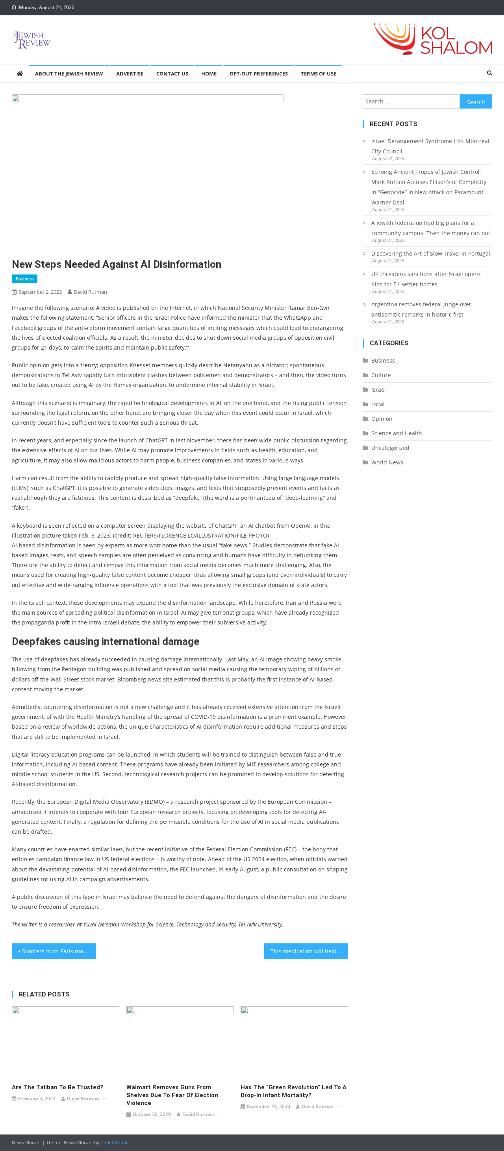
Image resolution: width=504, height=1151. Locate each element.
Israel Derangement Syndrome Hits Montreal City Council (430, 146)
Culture (381, 375)
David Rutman (90, 291)
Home (209, 73)
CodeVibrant (114, 1142)
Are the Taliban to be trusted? (57, 1087)
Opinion (382, 418)
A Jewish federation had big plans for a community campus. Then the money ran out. (431, 228)
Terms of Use (318, 73)
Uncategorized (390, 447)
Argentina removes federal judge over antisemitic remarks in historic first (421, 309)
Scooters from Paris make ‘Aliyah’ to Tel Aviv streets (59, 951)
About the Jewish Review (69, 73)
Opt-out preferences (259, 73)
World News (387, 462)
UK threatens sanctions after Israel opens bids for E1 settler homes (426, 279)
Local (378, 404)
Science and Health (396, 433)
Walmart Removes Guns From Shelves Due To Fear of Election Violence (172, 1095)
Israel (378, 389)
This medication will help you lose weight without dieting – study (309, 951)
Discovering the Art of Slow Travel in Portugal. (431, 253)
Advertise (129, 73)
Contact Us (172, 73)
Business (24, 279)
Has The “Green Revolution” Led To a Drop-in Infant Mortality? (293, 1091)
